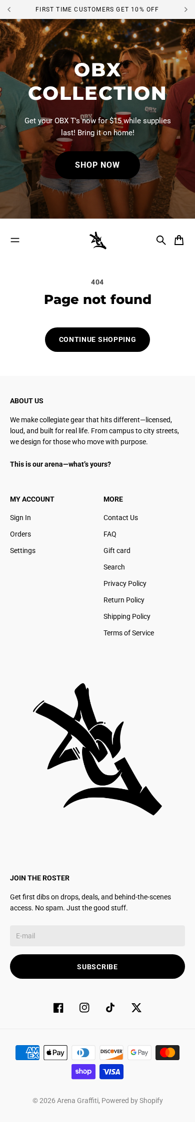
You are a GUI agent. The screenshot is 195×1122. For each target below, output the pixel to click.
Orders (20, 534)
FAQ (110, 534)
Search (114, 567)
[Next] (186, 9)
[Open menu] (15, 240)
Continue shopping (97, 339)
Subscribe (97, 967)
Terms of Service (129, 633)
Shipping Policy (127, 616)
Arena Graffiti (77, 1101)
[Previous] (17, 9)
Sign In (20, 518)
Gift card (117, 551)
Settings (23, 551)
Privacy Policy (125, 583)
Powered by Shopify (132, 1101)
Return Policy (124, 600)
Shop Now (97, 165)
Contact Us (121, 518)
